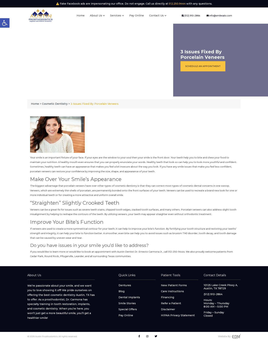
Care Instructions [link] (172, 291)
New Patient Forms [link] (174, 285)
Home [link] (81, 15)
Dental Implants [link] (129, 297)
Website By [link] (224, 336)
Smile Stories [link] (127, 303)
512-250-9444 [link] (176, 251)
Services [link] (115, 15)
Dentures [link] (125, 285)
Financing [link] (167, 297)
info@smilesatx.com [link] (220, 15)
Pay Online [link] (136, 15)
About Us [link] (96, 15)
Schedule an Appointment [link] (203, 66)
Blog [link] (122, 291)
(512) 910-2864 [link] (192, 15)
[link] (4, 23)
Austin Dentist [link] (125, 251)
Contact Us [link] (156, 15)
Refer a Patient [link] (171, 303)
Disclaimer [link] (168, 309)
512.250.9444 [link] (177, 3)
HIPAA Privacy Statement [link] (178, 315)
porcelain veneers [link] (40, 171)
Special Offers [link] (128, 309)
